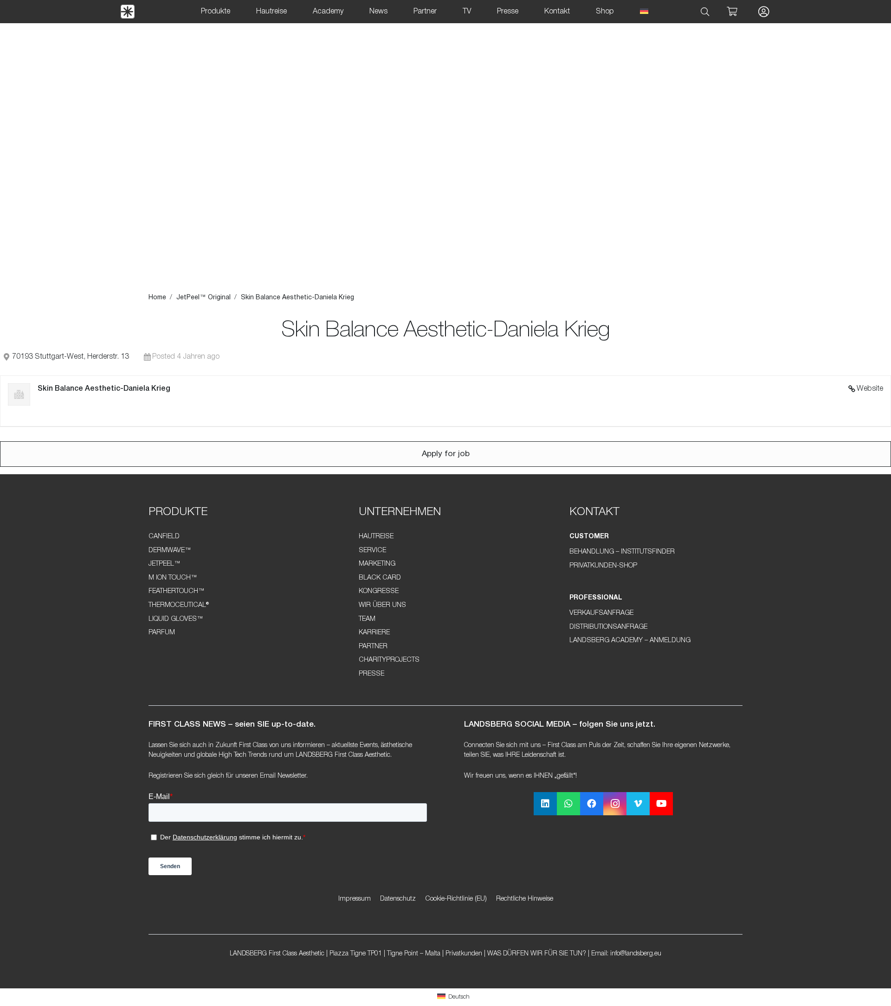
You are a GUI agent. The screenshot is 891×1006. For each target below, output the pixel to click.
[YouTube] (661, 803)
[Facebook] (591, 803)
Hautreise (376, 537)
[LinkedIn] (545, 803)
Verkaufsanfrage (601, 613)
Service (372, 551)
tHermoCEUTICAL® (178, 605)
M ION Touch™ (172, 578)
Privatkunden (464, 954)
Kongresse (379, 591)
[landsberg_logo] (128, 12)
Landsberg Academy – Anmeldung (630, 641)
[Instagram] (614, 803)
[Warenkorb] (732, 11)
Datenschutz (398, 899)
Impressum (354, 899)
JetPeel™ (164, 564)
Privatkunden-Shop (603, 566)
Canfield (164, 537)
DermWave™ (169, 551)
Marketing (377, 564)
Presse (371, 674)
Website (870, 389)
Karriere (374, 633)
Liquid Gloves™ (175, 619)
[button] (705, 11)
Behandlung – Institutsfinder (622, 552)
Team (367, 619)
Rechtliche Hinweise (524, 899)
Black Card (380, 578)
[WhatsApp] (568, 803)
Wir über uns (382, 605)
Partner (373, 647)
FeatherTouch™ (176, 591)
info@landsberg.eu (635, 954)
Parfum (161, 633)
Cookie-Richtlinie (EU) (456, 899)
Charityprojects (389, 660)
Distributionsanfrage (608, 627)
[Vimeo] (638, 803)
